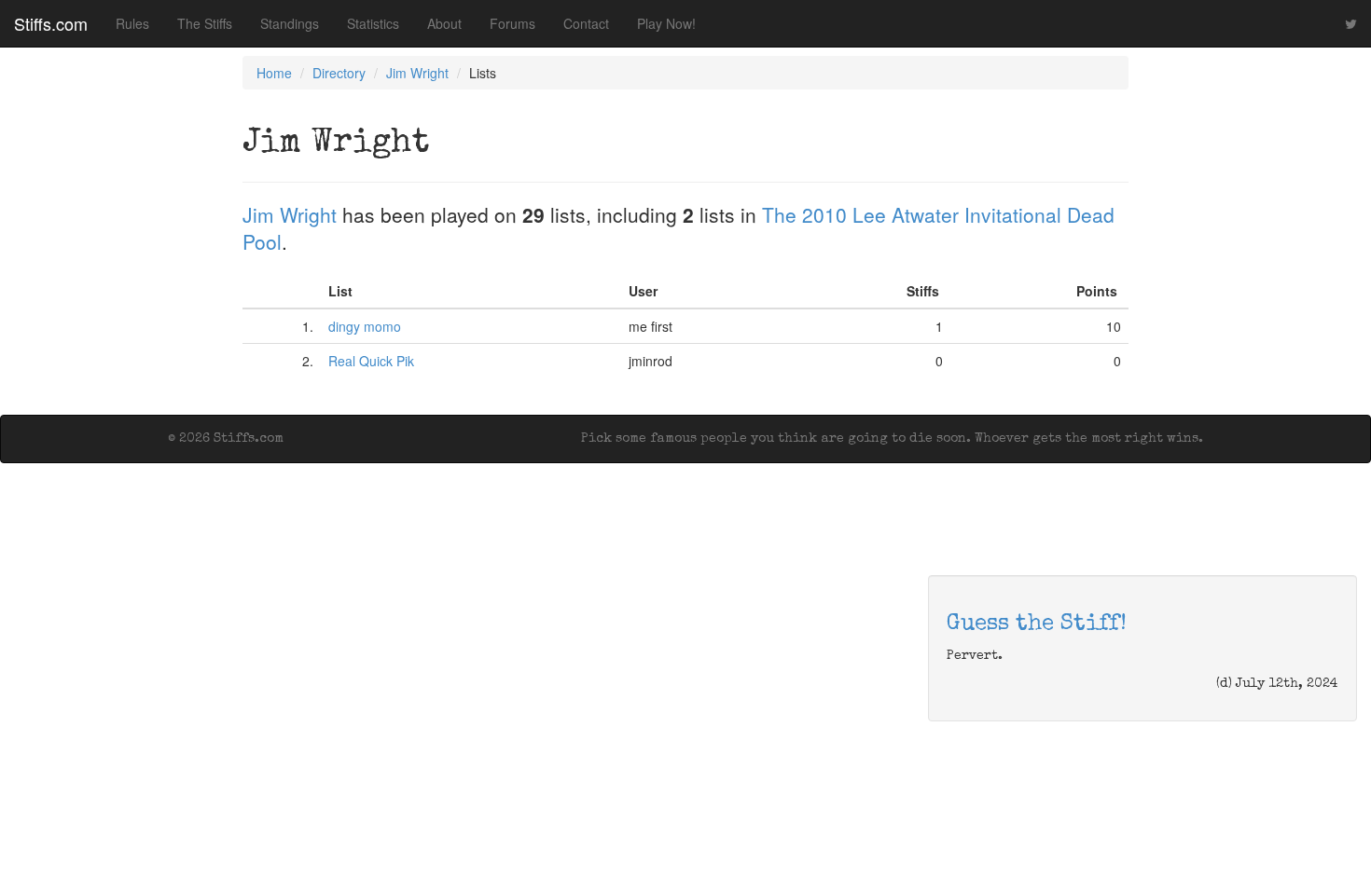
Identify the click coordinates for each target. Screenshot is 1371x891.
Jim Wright (417, 72)
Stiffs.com (51, 23)
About (444, 23)
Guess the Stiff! (1037, 624)
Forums (512, 23)
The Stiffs (204, 23)
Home (274, 72)
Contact (586, 23)
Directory (339, 72)
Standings (289, 23)
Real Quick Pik (371, 360)
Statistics (373, 23)
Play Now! (666, 23)
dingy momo (364, 326)
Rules (132, 23)
